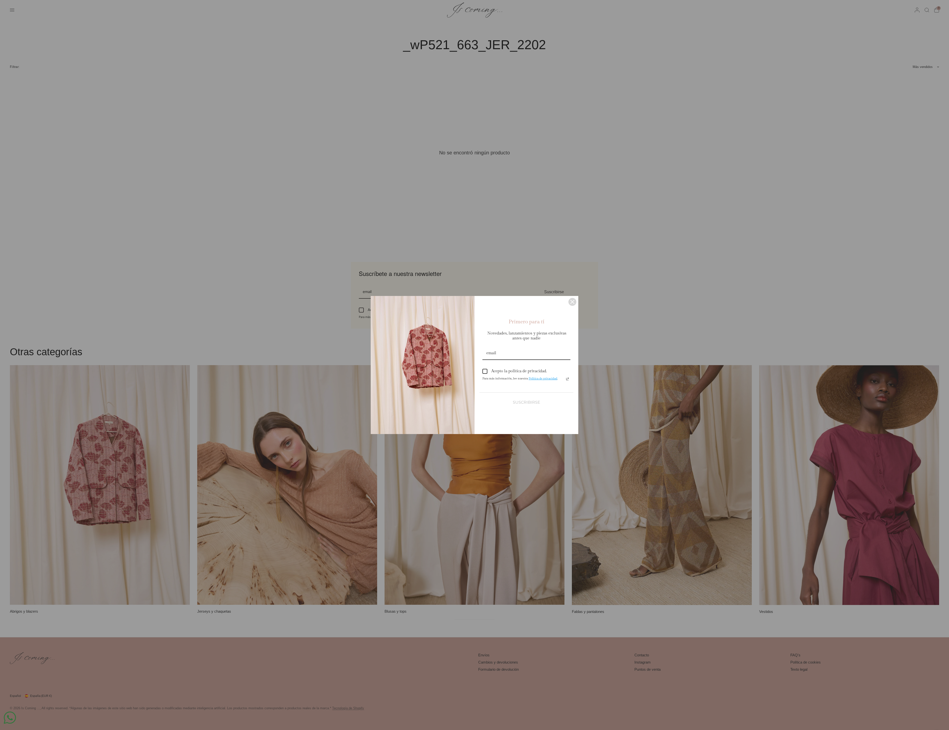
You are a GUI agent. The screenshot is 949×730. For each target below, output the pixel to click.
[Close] (572, 302)
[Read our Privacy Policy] (567, 379)
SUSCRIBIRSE (526, 402)
